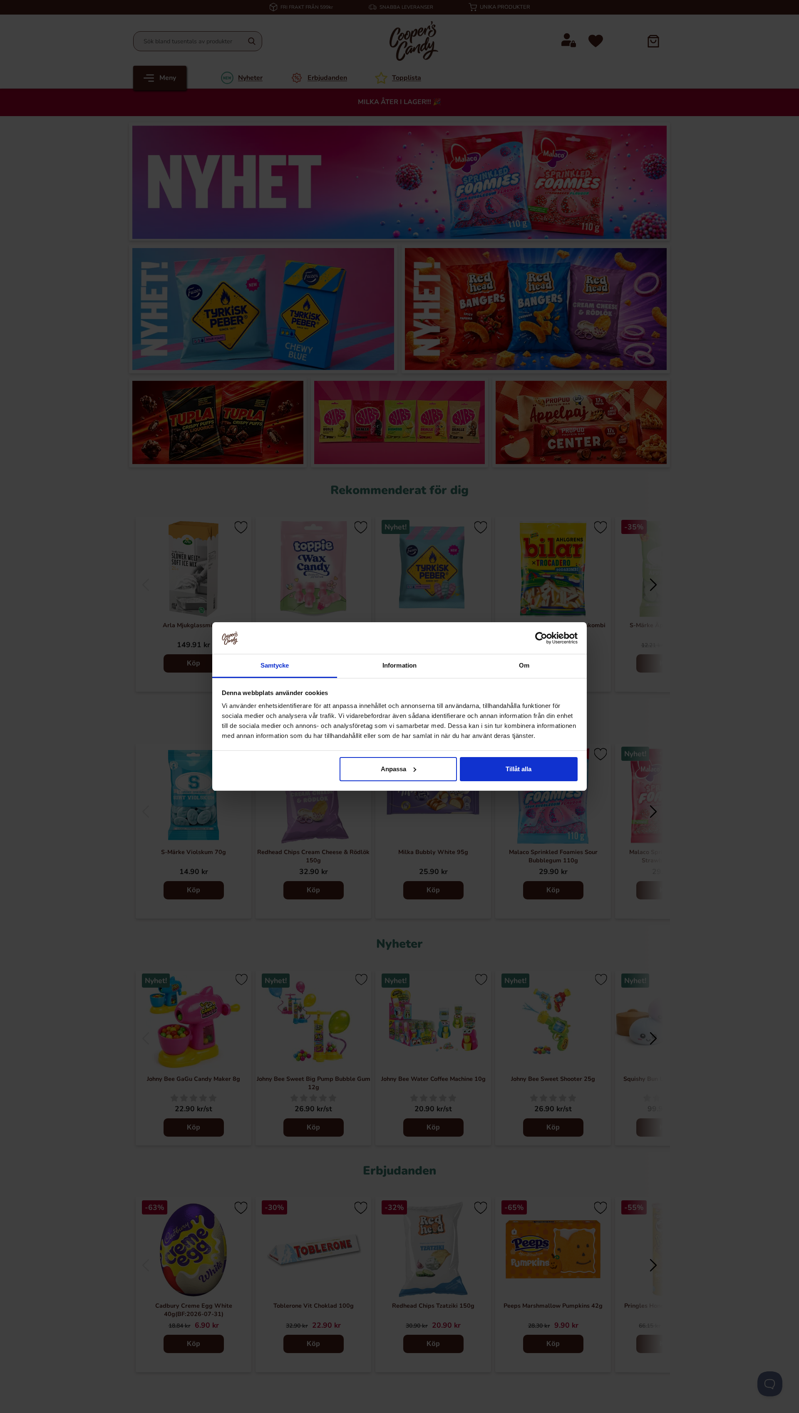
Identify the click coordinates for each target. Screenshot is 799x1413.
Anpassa (393, 768)
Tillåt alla (518, 768)
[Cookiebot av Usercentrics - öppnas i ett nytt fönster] (541, 638)
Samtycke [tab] (275, 665)
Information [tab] (399, 665)
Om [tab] (524, 665)
